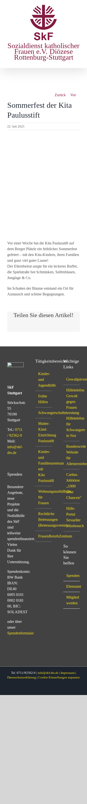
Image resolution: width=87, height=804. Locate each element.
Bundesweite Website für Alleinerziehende (71, 455)
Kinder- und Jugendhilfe (43, 379)
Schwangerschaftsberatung (43, 413)
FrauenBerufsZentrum (43, 536)
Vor (73, 95)
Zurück (60, 95)
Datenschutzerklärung (21, 677)
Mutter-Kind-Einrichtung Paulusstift (43, 432)
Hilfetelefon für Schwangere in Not (71, 427)
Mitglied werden (71, 600)
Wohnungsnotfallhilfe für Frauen (43, 497)
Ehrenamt (71, 586)
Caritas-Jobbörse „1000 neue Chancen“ (71, 486)
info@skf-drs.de (48, 673)
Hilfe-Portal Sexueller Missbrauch (71, 517)
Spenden (71, 576)
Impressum (68, 673)
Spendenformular (20, 633)
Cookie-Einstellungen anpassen (59, 677)
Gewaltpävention (71, 379)
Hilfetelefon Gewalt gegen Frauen (71, 398)
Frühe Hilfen (43, 399)
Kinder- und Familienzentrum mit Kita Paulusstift (43, 466)
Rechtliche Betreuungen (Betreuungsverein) (43, 519)
